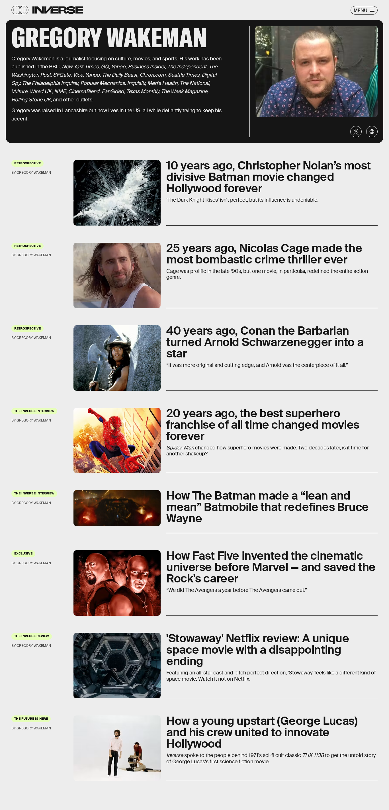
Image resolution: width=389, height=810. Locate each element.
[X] (356, 131)
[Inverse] (57, 10)
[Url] (372, 131)
